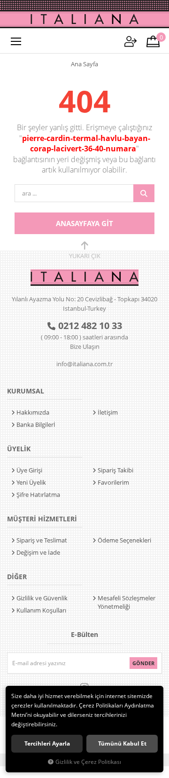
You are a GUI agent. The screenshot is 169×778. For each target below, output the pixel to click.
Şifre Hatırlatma (38, 494)
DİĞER (17, 576)
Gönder (143, 663)
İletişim (108, 412)
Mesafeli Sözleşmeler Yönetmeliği (126, 602)
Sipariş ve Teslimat (41, 540)
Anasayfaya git (84, 223)
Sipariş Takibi (115, 470)
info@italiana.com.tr (84, 364)
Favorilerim (113, 482)
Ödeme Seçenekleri (124, 540)
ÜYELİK (19, 448)
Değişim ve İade (38, 552)
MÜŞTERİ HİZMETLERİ (42, 518)
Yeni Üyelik (31, 482)
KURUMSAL (25, 390)
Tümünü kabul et (122, 743)
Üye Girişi (29, 470)
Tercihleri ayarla (47, 743)
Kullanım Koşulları (41, 610)
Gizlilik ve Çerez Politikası (88, 761)
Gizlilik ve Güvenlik (42, 598)
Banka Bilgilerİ (35, 424)
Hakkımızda (32, 412)
